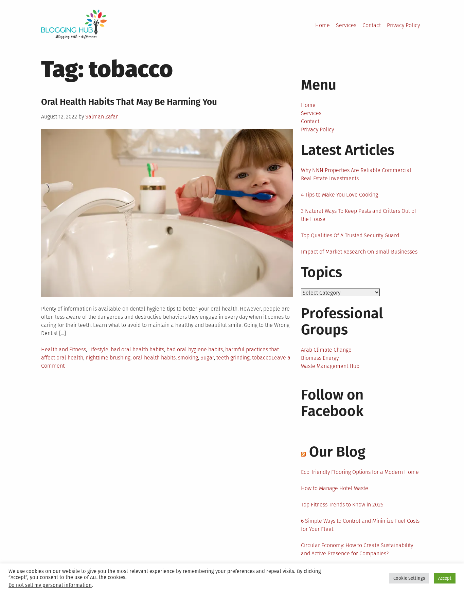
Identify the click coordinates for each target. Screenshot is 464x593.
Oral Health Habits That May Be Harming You (129, 102)
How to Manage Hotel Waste (334, 488)
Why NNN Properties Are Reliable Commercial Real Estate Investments (356, 174)
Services (346, 25)
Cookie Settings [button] (409, 578)
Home (322, 25)
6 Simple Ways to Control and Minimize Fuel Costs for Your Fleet (360, 525)
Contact (371, 25)
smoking (188, 357)
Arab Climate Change (326, 350)
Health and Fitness (63, 349)
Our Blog (337, 451)
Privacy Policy (403, 25)
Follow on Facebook (332, 403)
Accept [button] (444, 578)
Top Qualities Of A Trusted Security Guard (350, 235)
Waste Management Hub (330, 366)
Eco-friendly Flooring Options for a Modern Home (360, 472)
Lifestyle (98, 349)
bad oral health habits (137, 349)
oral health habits (154, 357)
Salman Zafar (101, 116)
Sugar (207, 357)
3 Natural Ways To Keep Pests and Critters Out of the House (358, 215)
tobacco (261, 357)
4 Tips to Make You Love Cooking (339, 194)
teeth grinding (233, 357)
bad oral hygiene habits (194, 349)
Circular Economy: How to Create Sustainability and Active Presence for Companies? (357, 549)
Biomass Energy (320, 358)
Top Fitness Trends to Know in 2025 (342, 504)
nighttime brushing (108, 357)
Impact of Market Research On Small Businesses (359, 251)
